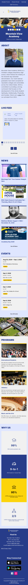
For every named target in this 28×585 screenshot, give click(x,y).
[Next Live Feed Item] (15, 148)
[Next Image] (26, 27)
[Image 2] (11, 29)
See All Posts (14, 153)
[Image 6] (19, 29)
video (19, 95)
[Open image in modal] (6, 124)
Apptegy (17, 583)
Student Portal (6, 2)
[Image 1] (8, 29)
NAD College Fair (8, 305)
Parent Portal (15, 2)
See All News (14, 246)
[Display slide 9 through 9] (19, 142)
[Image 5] (17, 29)
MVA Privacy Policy (6, 548)
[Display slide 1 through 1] (2, 142)
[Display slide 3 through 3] (6, 142)
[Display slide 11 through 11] (24, 142)
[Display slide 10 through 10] (22, 142)
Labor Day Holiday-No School (11, 291)
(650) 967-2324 (15, 543)
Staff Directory (14, 4)
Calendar (23, 2)
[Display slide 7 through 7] (15, 142)
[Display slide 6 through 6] (13, 142)
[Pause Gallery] (14, 27)
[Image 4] (15, 29)
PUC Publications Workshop (11, 264)
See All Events (14, 314)
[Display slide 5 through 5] (11, 142)
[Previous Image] (2, 27)
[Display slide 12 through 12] (2, 144)
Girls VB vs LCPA (8, 277)
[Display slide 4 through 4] (9, 142)
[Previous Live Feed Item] (12, 148)
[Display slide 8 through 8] (17, 142)
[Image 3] (13, 29)
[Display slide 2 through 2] (4, 142)
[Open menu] (3, 12)
